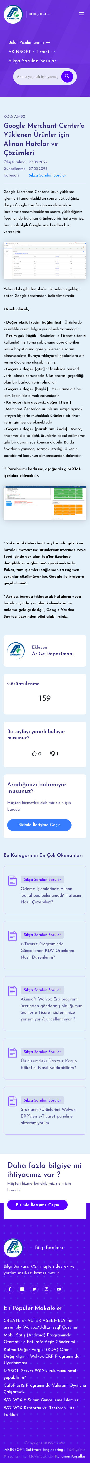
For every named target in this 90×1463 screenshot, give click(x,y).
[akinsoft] (13, 1247)
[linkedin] (22, 1289)
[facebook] (10, 1289)
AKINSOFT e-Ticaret (28, 52)
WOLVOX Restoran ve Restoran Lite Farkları (39, 1411)
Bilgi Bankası (41, 14)
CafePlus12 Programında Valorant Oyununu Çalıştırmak (45, 1389)
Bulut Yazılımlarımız (26, 43)
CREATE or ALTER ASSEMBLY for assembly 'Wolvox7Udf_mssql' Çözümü (40, 1324)
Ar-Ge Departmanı (53, 654)
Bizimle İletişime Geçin (39, 825)
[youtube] (58, 1289)
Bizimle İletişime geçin (37, 1205)
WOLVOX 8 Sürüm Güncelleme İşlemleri (41, 1400)
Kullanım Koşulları (70, 1456)
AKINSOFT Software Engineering (34, 1450)
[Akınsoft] (13, 14)
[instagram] (46, 1289)
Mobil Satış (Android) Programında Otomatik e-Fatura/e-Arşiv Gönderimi (39, 1338)
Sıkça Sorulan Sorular (47, 175)
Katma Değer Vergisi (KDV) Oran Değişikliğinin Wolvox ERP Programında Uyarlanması (41, 1356)
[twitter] (34, 1289)
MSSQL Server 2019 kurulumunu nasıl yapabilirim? (40, 1374)
